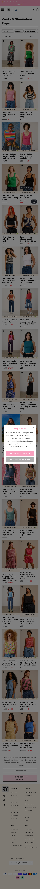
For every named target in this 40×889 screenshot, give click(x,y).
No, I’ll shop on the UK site (20, 460)
